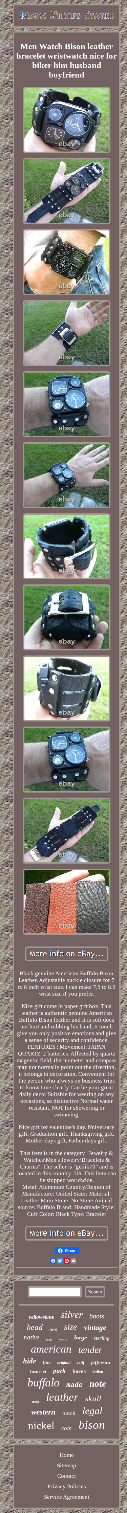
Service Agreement (66, 1497)
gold (35, 1401)
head (35, 1327)
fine (46, 1362)
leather (62, 1397)
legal (92, 1410)
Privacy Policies (66, 1486)
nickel (41, 1425)
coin (66, 1428)
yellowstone (41, 1317)
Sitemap (66, 1465)
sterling (102, 1338)
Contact (66, 1476)
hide (29, 1361)
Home (67, 1455)
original (63, 1362)
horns (79, 1371)
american (51, 1349)
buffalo (43, 1382)
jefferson (100, 1362)
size (70, 1327)
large (80, 1337)
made (74, 1385)
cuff (80, 1362)
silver (72, 1314)
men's (63, 1339)
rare (53, 1329)
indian (97, 1372)
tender (90, 1349)
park (59, 1370)
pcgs (49, 1339)
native (31, 1337)
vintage (95, 1327)
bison (92, 1424)
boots (96, 1316)
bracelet (38, 1371)
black (69, 1413)
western (43, 1412)
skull (93, 1398)
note (97, 1384)
